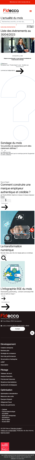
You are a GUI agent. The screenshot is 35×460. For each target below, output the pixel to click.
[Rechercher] (33, 22)
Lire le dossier (3, 254)
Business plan (5, 350)
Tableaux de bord (6, 373)
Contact (17, 329)
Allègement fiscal (6, 402)
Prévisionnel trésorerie (8, 379)
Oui (2, 150)
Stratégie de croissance (8, 353)
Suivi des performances (8, 356)
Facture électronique (8, 411)
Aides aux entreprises (9, 415)
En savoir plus (20, 458)
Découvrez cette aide (20, 66)
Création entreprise (7, 348)
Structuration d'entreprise (9, 359)
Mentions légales (16, 428)
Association (4, 365)
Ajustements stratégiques (9, 385)
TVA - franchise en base (7, 37)
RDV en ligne (6, 419)
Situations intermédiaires (8, 382)
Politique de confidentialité (8, 430)
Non (5, 150)
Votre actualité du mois (5, 302)
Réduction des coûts (7, 396)
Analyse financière (6, 376)
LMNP (3, 362)
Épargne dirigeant (6, 399)
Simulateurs (5, 417)
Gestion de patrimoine (8, 405)
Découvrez (3, 295)
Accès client (6, 421)
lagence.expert (5, 433)
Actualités (5, 413)
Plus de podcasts (4, 203)
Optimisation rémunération (9, 393)
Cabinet (4, 409)
